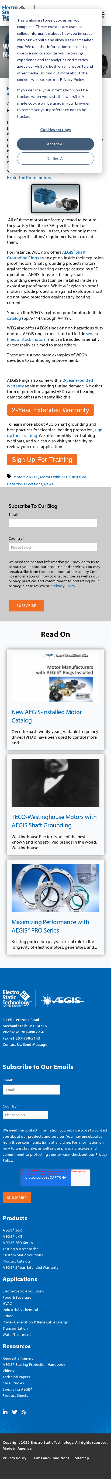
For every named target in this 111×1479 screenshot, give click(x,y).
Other (8, 1315)
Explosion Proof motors (29, 177)
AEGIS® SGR (12, 1230)
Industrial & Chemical (20, 1309)
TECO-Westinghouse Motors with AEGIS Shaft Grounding (54, 821)
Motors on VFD (25, 476)
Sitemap (82, 1458)
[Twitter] (14, 1412)
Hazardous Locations (24, 483)
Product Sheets (15, 1395)
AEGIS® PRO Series (18, 1242)
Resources (17, 1346)
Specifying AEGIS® (17, 1389)
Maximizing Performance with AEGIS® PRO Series (50, 926)
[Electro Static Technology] (50, 996)
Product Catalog (16, 1261)
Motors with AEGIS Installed (63, 476)
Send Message (35, 1044)
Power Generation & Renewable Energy (35, 1322)
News (48, 483)
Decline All (55, 158)
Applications (20, 1279)
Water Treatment (17, 1334)
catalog (14, 318)
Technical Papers (16, 1376)
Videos (8, 1370)
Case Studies (13, 1382)
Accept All (55, 144)
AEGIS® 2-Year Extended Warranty (30, 1267)
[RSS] (24, 1412)
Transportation (15, 1328)
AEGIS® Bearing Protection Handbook (34, 1364)
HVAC (7, 1303)
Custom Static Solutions (23, 1254)
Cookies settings (55, 129)
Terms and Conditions (50, 1458)
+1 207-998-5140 (31, 1031)
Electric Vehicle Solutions (23, 1291)
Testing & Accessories (21, 1248)
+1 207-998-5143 (25, 1038)
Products (15, 1218)
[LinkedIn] (5, 1412)
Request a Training (18, 1358)
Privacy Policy (64, 585)
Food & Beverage (17, 1297)
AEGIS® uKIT (13, 1236)
